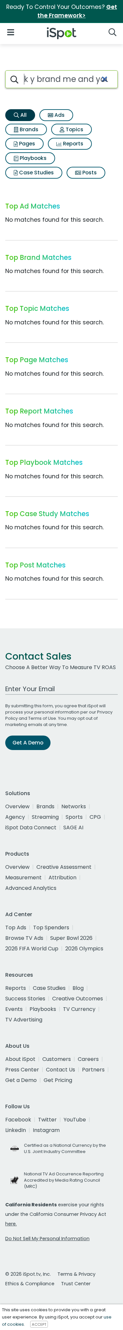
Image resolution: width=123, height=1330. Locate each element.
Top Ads (15, 927)
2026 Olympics (84, 948)
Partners (93, 1069)
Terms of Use (42, 718)
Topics (73, 129)
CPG (95, 817)
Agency (15, 817)
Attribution (62, 877)
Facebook (18, 1119)
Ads (59, 115)
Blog (78, 988)
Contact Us (60, 1069)
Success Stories (25, 998)
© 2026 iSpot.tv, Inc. (28, 1274)
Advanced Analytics (30, 888)
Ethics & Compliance (29, 1283)
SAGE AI (73, 827)
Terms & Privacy (76, 1274)
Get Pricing (58, 1080)
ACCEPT (39, 1324)
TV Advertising (23, 1019)
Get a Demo (21, 1080)
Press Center (22, 1069)
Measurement (23, 877)
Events (14, 1009)
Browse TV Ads (24, 938)
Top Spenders (51, 927)
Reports (72, 143)
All (23, 115)
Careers (88, 1059)
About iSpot (20, 1059)
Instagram (46, 1130)
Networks (73, 806)
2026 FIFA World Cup (31, 948)
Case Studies (36, 172)
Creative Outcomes (77, 998)
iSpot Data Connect (30, 827)
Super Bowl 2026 (71, 938)
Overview (17, 806)
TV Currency (79, 1009)
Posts (89, 172)
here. (11, 1223)
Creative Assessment (64, 867)
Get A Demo (27, 742)
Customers (56, 1059)
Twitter (47, 1119)
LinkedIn (15, 1130)
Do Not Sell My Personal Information (47, 1238)
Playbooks (32, 158)
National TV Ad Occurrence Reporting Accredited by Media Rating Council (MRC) (64, 1180)
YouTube (75, 1119)
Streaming (45, 817)
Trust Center (76, 1283)
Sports (74, 817)
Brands (28, 129)
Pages (26, 143)
